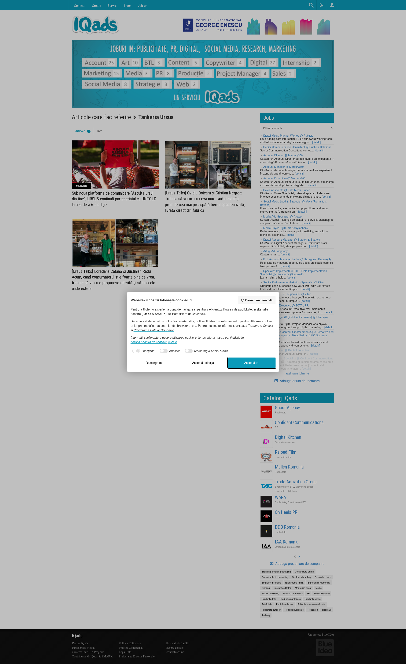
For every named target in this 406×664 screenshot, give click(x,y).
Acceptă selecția (203, 362)
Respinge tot (154, 362)
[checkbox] (143, 351)
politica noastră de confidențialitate (154, 342)
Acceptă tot (251, 362)
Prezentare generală (259, 300)
